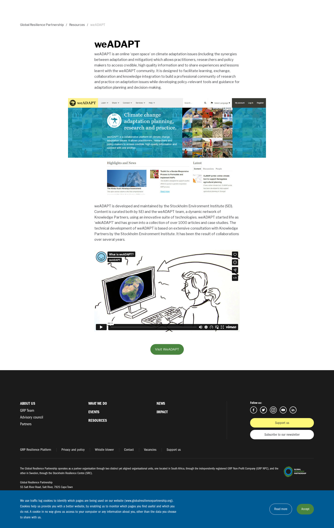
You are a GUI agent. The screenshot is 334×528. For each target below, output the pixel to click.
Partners (26, 424)
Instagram (273, 409)
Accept (305, 509)
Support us (282, 423)
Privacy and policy (73, 450)
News (161, 403)
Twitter (263, 409)
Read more (280, 509)
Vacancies (150, 450)
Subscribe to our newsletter (282, 435)
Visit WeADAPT (167, 349)
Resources (77, 25)
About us (27, 403)
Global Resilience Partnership (42, 25)
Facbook (253, 409)
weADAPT (97, 25)
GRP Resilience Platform (35, 450)
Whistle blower (104, 450)
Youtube (283, 409)
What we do (97, 403)
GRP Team (27, 410)
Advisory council (31, 417)
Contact (129, 450)
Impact (162, 412)
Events (93, 412)
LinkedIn (293, 409)
